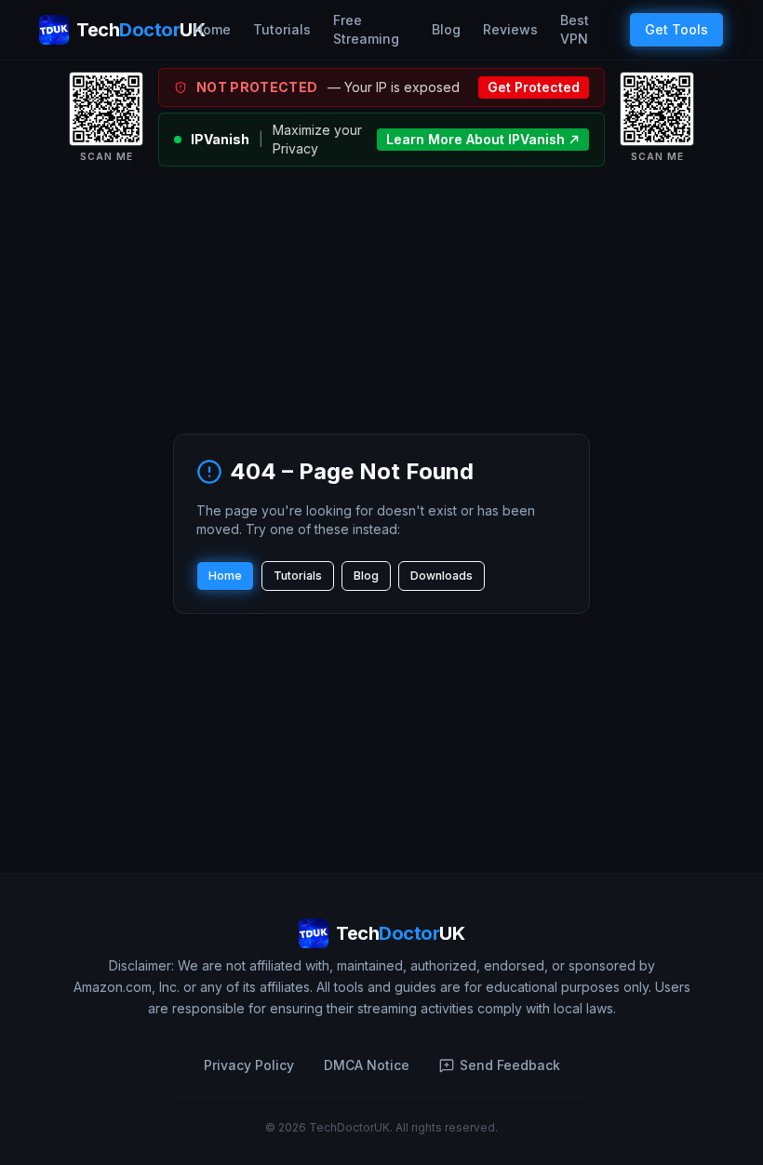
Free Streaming (366, 29)
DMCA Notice (366, 1065)
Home (212, 29)
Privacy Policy (249, 1065)
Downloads (441, 575)
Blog (446, 29)
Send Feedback (510, 1065)
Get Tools (676, 29)
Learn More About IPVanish (475, 139)
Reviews (510, 29)
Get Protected (534, 87)
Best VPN (574, 29)
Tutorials (282, 29)
